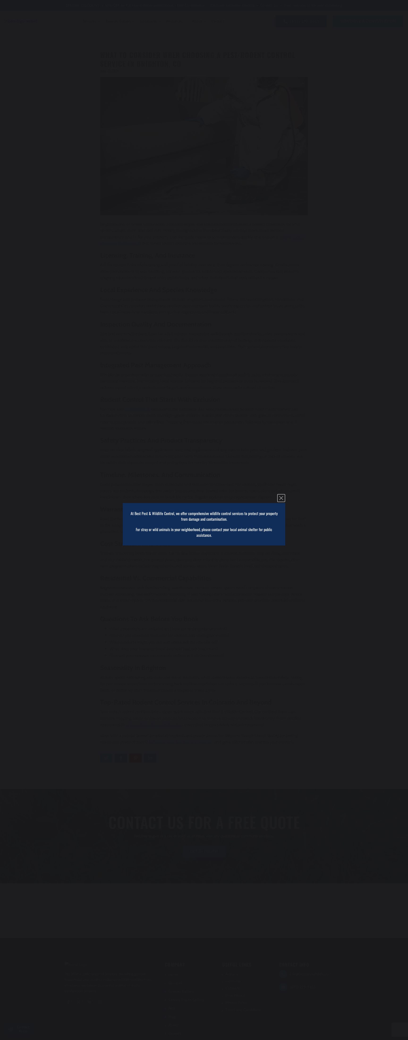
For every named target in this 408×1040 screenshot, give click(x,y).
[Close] (281, 498)
